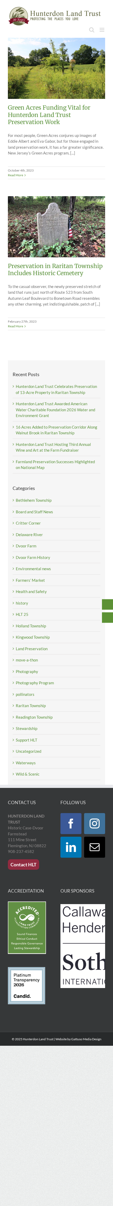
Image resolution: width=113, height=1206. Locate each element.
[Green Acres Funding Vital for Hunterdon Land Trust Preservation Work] (56, 68)
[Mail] (94, 847)
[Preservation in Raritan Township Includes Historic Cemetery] (56, 226)
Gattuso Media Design (86, 1039)
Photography (27, 671)
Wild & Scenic (27, 774)
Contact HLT (24, 864)
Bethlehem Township (34, 500)
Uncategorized (28, 751)
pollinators (25, 694)
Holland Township (31, 625)
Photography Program (35, 682)
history (22, 603)
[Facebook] (70, 823)
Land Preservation (32, 648)
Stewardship (26, 728)
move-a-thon (27, 660)
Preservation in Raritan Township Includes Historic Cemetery (55, 269)
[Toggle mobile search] (91, 30)
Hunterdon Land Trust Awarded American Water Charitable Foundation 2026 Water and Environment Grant (55, 409)
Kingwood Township (33, 637)
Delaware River (29, 534)
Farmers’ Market (30, 580)
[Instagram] (94, 823)
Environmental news (33, 568)
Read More (15, 175)
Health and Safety (31, 591)
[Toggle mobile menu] (102, 30)
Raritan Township (31, 705)
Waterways (26, 762)
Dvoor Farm (26, 545)
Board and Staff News (34, 511)
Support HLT (26, 740)
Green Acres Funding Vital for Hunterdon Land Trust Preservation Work (49, 115)
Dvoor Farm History (33, 557)
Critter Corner (28, 523)
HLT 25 (22, 614)
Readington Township (34, 717)
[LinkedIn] (70, 847)
